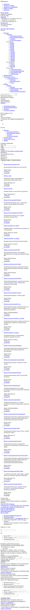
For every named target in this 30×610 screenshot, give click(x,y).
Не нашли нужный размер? (15, 151)
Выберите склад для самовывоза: (10, 556)
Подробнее (7, 173)
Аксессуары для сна (9, 77)
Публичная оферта (9, 517)
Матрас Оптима (8, 188)
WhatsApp (3, 17)
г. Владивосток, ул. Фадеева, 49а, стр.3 (11, 505)
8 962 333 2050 (5, 510)
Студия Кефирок (18, 518)
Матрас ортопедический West (12, 250)
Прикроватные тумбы (16, 88)
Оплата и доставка (9, 5)
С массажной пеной (15, 72)
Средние (12, 65)
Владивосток (4, 23)
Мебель (6, 84)
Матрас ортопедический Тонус (12, 304)
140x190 (12, 56)
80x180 (12, 46)
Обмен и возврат (8, 8)
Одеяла (12, 82)
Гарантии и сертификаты (11, 7)
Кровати (12, 87)
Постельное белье (15, 81)
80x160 (12, 47)
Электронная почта (9, 539)
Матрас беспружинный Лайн (12, 428)
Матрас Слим (7, 175)
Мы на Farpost (4, 12)
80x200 (12, 43)
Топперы (12, 39)
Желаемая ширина (9, 582)
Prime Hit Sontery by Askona (11, 332)
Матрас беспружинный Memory (12, 200)
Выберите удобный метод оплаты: (10, 543)
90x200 (12, 49)
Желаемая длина (9, 584)
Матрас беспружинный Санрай (12, 292)
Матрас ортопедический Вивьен (13, 345)
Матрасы (6, 33)
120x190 (12, 53)
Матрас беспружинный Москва (12, 372)
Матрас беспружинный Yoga (12, 164)
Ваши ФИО (7, 536)
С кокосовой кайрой (15, 69)
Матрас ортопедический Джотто (13, 441)
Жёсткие (12, 66)
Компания (6, 4)
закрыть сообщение (6, 572)
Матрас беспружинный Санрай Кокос (14, 359)
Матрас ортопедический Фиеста (12, 278)
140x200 (12, 55)
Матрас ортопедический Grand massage (14, 414)
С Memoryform (14, 74)
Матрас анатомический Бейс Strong (13, 471)
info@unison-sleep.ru (6, 511)
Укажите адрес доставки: (7, 559)
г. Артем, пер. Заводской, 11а (16, 507)
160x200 (12, 58)
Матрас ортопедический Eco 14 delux (14, 318)
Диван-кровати (14, 90)
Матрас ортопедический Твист (12, 399)
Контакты (6, 10)
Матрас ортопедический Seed (12, 385)
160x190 (12, 59)
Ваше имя (7, 590)
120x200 (12, 52)
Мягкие (12, 63)
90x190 (12, 50)
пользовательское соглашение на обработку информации (13, 602)
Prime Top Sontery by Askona (11, 225)
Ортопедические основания (17, 91)
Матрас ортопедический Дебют (12, 264)
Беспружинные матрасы (16, 37)
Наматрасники (8, 75)
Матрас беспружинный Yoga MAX (13, 212)
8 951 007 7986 (5, 15)
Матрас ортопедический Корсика (13, 484)
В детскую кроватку (15, 40)
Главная (3, 101)
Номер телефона (9, 537)
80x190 (12, 44)
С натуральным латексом (17, 71)
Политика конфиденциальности (12, 515)
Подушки (12, 79)
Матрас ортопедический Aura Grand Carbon (16, 455)
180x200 (12, 60)
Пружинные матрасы (16, 36)
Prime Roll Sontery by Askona (11, 238)
